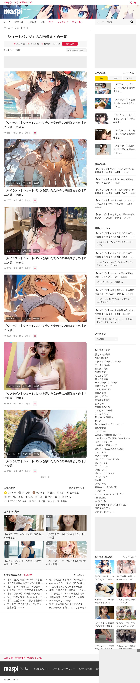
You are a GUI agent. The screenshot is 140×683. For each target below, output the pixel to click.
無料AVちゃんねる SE (106, 487)
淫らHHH (99, 480)
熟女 (52, 493)
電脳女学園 (100, 428)
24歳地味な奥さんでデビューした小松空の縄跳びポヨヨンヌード (81, 586)
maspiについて (41, 669)
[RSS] (135, 3)
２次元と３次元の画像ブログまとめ (112, 438)
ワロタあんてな (102, 508)
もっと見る (79, 575)
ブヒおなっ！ (101, 470)
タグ (51, 22)
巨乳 (52, 501)
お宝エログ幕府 (102, 400)
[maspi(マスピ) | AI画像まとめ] (70, 13)
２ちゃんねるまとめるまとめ (109, 449)
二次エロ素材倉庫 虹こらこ (108, 435)
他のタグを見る (76, 488)
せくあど (99, 421)
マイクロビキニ (15, 497)
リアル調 (32, 22)
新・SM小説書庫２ (104, 417)
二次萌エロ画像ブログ (106, 445)
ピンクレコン (101, 463)
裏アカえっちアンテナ (60, 600)
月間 (115, 78)
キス (50, 497)
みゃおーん (100, 484)
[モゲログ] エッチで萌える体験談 (111, 505)
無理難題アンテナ (16, 607)
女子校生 (74, 493)
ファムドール (101, 466)
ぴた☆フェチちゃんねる (107, 459)
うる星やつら (64, 497)
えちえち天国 (101, 375)
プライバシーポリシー (64, 669)
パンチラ (40, 493)
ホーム (7, 22)
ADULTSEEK (101, 358)
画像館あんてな (102, 407)
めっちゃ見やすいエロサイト (109, 494)
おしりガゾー (101, 396)
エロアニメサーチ (103, 386)
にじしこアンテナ (103, 442)
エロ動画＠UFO (102, 389)
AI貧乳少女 (100, 372)
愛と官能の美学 (102, 354)
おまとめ (99, 403)
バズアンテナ (101, 456)
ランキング (62, 22)
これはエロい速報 (103, 410)
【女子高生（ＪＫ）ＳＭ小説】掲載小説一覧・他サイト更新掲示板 (82, 593)
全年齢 (47, 44)
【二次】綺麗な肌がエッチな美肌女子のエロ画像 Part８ (34, 583)
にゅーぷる (100, 452)
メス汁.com (100, 490)
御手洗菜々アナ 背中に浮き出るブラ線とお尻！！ (32, 590)
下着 (40, 497)
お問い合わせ (85, 669)
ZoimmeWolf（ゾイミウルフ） (110, 424)
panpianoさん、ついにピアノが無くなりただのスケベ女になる (80, 583)
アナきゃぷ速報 (102, 365)
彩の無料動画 (101, 368)
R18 (42, 22)
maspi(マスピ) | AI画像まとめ (18, 2)
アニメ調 (19, 22)
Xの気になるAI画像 (17, 501)
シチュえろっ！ (102, 414)
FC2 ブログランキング (106, 382)
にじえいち (100, 431)
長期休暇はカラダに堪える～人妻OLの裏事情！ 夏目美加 (78, 597)
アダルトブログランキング (108, 361)
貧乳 (30, 497)
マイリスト (77, 22)
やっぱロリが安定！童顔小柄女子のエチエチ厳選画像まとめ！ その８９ (43, 597)
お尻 (62, 493)
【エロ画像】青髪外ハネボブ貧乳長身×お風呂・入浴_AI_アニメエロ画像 (42, 580)
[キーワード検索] (132, 22)
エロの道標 (100, 393)
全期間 (129, 78)
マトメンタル (101, 477)
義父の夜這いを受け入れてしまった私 (67, 607)
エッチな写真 (101, 379)
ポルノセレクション (105, 473)
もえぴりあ (100, 501)
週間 (101, 78)
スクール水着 (38, 501)
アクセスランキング (105, 511)
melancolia (100, 498)
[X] (131, 3)
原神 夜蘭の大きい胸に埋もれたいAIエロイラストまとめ (77, 590)
